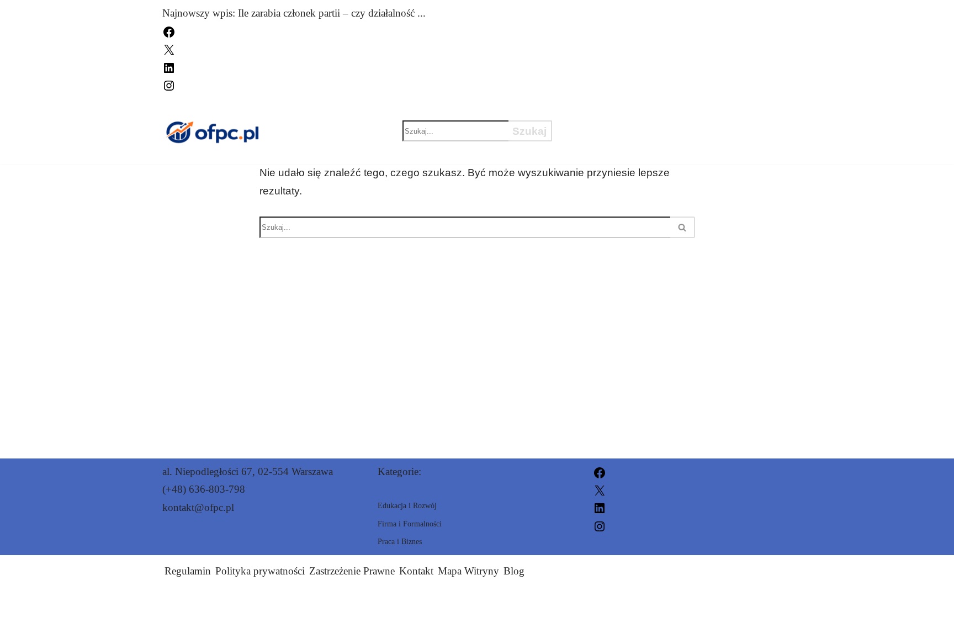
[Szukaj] (682, 227)
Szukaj (529, 131)
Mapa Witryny (468, 571)
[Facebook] (169, 30)
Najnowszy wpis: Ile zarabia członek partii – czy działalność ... (294, 13)
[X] (169, 49)
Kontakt (416, 571)
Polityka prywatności (260, 571)
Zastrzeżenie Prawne (352, 571)
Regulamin (188, 571)
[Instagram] (169, 84)
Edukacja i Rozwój (629, 131)
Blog (514, 571)
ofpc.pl (604, 602)
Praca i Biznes (615, 111)
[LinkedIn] (169, 66)
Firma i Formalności (635, 150)
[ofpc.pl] (211, 131)
